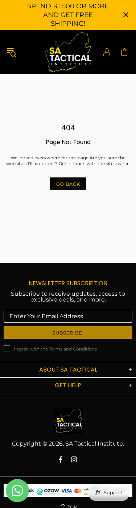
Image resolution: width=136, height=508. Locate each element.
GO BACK (68, 184)
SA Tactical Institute (68, 52)
